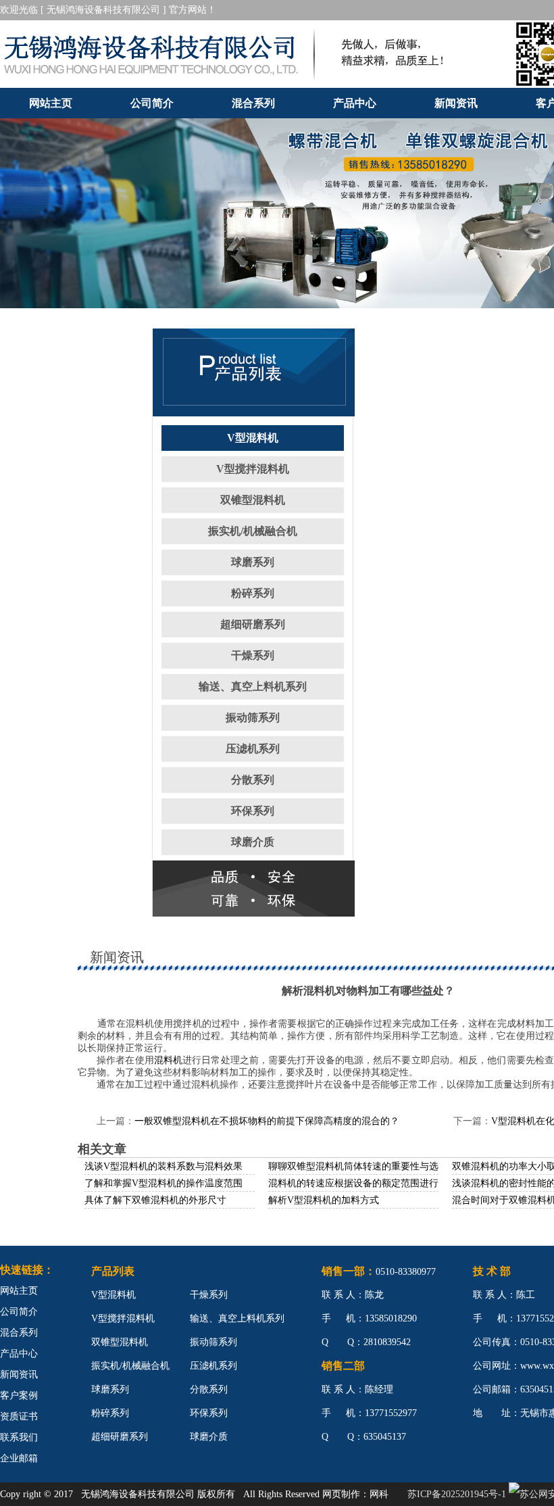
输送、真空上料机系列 (253, 686)
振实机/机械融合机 (252, 531)
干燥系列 (252, 655)
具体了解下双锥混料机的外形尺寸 (155, 1200)
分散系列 (252, 779)
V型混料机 (252, 437)
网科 (379, 1494)
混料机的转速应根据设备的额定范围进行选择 (362, 1183)
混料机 (168, 1060)
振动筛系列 (253, 717)
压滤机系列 (253, 748)
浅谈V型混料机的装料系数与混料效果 (163, 1166)
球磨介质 (252, 842)
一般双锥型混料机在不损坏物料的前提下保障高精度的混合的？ (266, 1121)
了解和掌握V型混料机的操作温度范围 (163, 1183)
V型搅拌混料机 (252, 469)
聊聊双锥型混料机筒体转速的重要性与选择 (358, 1166)
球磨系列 (252, 562)
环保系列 (252, 811)
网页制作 (341, 1494)
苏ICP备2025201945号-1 (456, 1494)
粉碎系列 (252, 593)
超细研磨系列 (252, 624)
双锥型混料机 (252, 500)
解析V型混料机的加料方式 (323, 1200)
